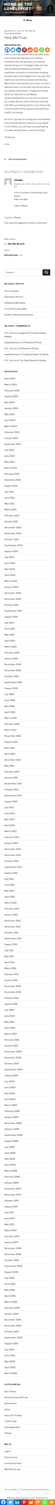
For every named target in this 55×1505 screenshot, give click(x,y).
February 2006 (12, 1308)
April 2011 (9, 962)
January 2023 (11, 438)
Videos (8, 1433)
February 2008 (12, 1176)
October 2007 (11, 1200)
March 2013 (10, 831)
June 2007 (9, 1218)
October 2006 (11, 1260)
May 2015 (9, 766)
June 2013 (9, 813)
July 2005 (9, 1349)
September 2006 (13, 1266)
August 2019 (11, 616)
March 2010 (10, 1034)
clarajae (18, 180)
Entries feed (10, 1457)
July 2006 (9, 1278)
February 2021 (11, 515)
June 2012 (9, 885)
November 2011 (12, 926)
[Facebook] (7, 49)
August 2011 (10, 944)
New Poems (10, 1403)
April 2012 (9, 896)
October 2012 (11, 861)
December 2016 (12, 736)
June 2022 (9, 456)
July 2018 (9, 694)
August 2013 (11, 801)
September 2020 (13, 545)
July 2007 (9, 1212)
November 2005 (13, 1325)
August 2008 (11, 1141)
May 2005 (9, 1361)
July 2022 (9, 450)
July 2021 (9, 491)
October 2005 (11, 1331)
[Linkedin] (18, 49)
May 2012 (9, 891)
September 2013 (13, 795)
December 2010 (12, 986)
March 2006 (10, 1302)
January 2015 (11, 777)
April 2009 (10, 1099)
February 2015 (11, 771)
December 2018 (12, 664)
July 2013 (9, 807)
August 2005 (11, 1343)
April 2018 (9, 712)
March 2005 (10, 1373)
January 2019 (11, 658)
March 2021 (10, 509)
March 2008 (10, 1171)
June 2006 (9, 1284)
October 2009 (11, 1063)
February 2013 (11, 837)
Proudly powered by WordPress (34, 1489)
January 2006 (11, 1314)
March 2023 (10, 426)
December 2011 (12, 920)
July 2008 (9, 1147)
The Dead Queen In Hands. (35, 354)
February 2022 (12, 474)
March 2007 (10, 1230)
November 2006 (13, 1254)
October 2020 (11, 539)
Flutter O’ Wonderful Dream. (19, 314)
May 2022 (9, 462)
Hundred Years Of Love (16, 1397)
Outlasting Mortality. (15, 303)
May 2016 (9, 748)
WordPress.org (12, 1469)
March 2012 (10, 902)
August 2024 (11, 396)
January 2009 (11, 1117)
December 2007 (12, 1188)
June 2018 (9, 700)
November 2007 (12, 1194)
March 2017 (10, 730)
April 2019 (9, 640)
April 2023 (9, 420)
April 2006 (10, 1296)
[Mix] (35, 49)
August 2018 (11, 688)
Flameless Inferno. (14, 297)
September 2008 (13, 1135)
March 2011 (10, 968)
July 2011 (9, 950)
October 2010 (11, 998)
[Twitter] (13, 49)
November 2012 (12, 855)
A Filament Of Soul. (32, 342)
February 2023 (12, 432)
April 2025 (9, 378)
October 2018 (11, 676)
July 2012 (9, 879)
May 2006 (9, 1290)
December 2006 (13, 1248)
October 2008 (11, 1129)
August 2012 (11, 873)
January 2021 (11, 521)
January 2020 (11, 587)
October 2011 (11, 932)
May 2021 (9, 503)
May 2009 (9, 1093)
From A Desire (11, 291)
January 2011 (11, 980)
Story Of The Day (13, 1415)
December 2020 (12, 527)
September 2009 (13, 1069)
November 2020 (12, 533)
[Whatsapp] (41, 49)
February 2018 (11, 724)
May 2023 (9, 414)
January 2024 (11, 408)
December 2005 (13, 1319)
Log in (7, 1451)
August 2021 (11, 486)
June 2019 (9, 628)
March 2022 (10, 468)
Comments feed (12, 1463)
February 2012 (11, 908)
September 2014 (13, 783)
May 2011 (9, 956)
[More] (47, 49)
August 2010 (11, 1004)
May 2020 (9, 569)
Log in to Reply (20, 205)
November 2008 (13, 1123)
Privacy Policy (11, 1489)
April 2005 (10, 1367)
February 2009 (12, 1111)
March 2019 (10, 646)
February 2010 (11, 1040)
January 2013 (11, 843)
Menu (29, 20)
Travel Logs (10, 1421)
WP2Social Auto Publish (16, 1498)
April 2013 (9, 825)
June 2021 (9, 497)
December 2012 (12, 849)
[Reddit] (30, 49)
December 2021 (12, 480)
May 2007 (9, 1224)
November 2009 (13, 1057)
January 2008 (11, 1182)
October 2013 (11, 789)
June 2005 (9, 1355)
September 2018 (13, 682)
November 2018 (12, 670)
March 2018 (10, 718)
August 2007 (11, 1206)
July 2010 (9, 1010)
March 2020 (10, 581)
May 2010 (9, 1022)
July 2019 (9, 622)
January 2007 (11, 1242)
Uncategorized (18, 159)
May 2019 (9, 634)
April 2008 (10, 1165)
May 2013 (9, 819)
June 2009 (9, 1087)
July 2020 (9, 557)
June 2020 (9, 563)
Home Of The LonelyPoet (18, 6)
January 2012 (11, 914)
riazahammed (12, 33)
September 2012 (13, 867)
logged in (22, 223)
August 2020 (11, 551)
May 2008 (9, 1159)
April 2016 (9, 754)
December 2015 (12, 760)
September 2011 (13, 938)
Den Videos (10, 1391)
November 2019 (12, 599)
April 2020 (9, 575)
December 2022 (12, 444)
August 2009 (11, 1075)
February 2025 (12, 390)
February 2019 (11, 652)
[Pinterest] (24, 49)
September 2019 (13, 611)
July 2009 (9, 1081)
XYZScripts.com (42, 1498)
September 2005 (13, 1337)
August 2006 (11, 1272)
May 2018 (9, 706)
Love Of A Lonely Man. (15, 309)
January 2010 (11, 1045)
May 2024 (9, 402)
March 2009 (10, 1105)
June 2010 (9, 1016)
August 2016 (11, 742)
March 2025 (10, 384)
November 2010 (12, 992)
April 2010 (9, 1028)
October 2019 (11, 605)
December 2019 (12, 593)
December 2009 (13, 1051)
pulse (7, 1409)
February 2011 (11, 974)
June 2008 (9, 1153)
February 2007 (12, 1236)
